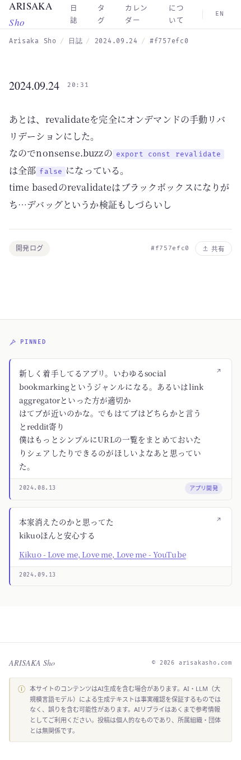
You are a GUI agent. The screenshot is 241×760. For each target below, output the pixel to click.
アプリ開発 (204, 488)
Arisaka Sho (33, 41)
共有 (218, 249)
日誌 (75, 41)
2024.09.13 (37, 575)
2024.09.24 (116, 41)
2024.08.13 (37, 488)
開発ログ (29, 248)
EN (219, 13)
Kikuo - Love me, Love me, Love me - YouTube (102, 554)
